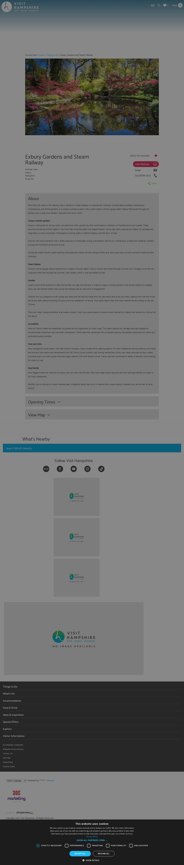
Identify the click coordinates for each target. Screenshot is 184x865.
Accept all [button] (80, 853)
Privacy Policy (92, 836)
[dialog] (92, 842)
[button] (92, 840)
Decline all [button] (104, 853)
